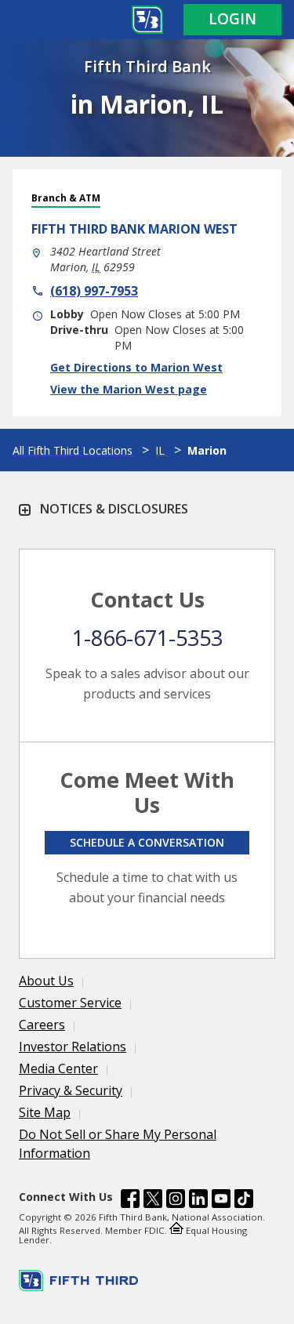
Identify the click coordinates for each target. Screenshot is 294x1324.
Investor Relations (72, 1046)
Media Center (58, 1068)
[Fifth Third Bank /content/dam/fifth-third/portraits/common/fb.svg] (130, 1201)
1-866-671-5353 (147, 637)
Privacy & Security (70, 1090)
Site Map (45, 1112)
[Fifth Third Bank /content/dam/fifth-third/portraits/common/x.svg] (152, 1201)
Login (232, 19)
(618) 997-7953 (94, 290)
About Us (46, 980)
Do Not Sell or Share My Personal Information (117, 1144)
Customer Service (70, 1002)
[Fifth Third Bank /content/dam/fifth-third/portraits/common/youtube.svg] (221, 1201)
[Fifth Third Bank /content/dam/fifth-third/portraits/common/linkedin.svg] (198, 1201)
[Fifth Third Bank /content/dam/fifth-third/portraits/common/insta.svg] (175, 1201)
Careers (42, 1024)
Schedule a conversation (147, 842)
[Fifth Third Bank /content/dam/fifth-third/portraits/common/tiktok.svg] (243, 1201)
